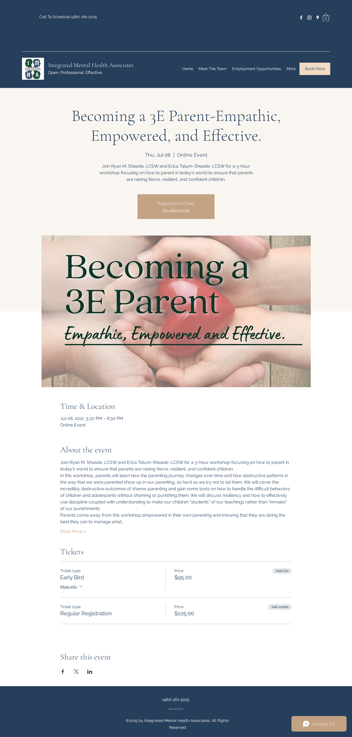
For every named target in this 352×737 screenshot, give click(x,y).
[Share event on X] (76, 671)
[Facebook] (301, 17)
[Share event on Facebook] (62, 671)
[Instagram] (309, 17)
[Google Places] (317, 17)
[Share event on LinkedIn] (89, 671)
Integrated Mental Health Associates (90, 65)
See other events (176, 210)
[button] (326, 17)
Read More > (73, 531)
